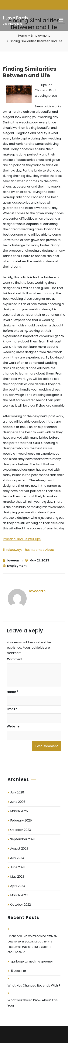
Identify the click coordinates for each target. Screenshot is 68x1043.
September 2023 (22, 839)
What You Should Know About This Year (33, 1003)
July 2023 (17, 858)
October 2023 (20, 830)
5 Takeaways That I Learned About (28, 550)
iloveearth (14, 560)
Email (12, 709)
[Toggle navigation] (61, 19)
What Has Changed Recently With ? (34, 985)
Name (12, 691)
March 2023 (19, 895)
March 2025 (19, 811)
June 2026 (17, 802)
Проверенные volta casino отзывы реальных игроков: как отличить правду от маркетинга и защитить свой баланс (32, 944)
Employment (40, 35)
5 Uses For (18, 971)
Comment (14, 659)
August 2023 (19, 848)
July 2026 (17, 792)
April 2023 (17, 886)
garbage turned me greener (32, 961)
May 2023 (17, 876)
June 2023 (17, 867)
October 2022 (20, 904)
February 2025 (21, 820)
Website (13, 726)
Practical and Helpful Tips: (22, 539)
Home (22, 35)
